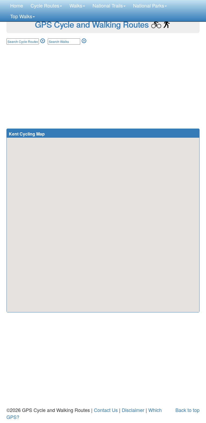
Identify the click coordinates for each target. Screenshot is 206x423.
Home (16, 5)
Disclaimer (133, 409)
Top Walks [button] (21, 16)
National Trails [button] (108, 5)
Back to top (187, 409)
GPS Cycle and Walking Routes (92, 24)
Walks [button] (75, 5)
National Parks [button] (148, 5)
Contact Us (106, 409)
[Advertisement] (103, 84)
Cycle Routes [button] (45, 5)
